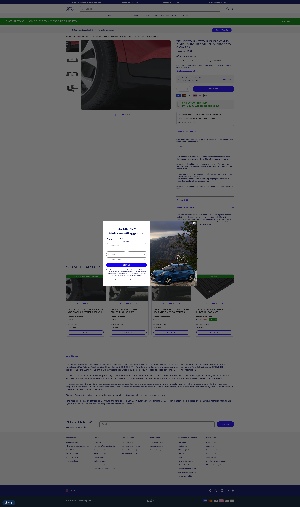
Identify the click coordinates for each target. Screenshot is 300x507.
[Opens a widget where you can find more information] (8, 503)
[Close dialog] (195, 223)
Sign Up (126, 265)
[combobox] (126, 254)
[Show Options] (145, 254)
